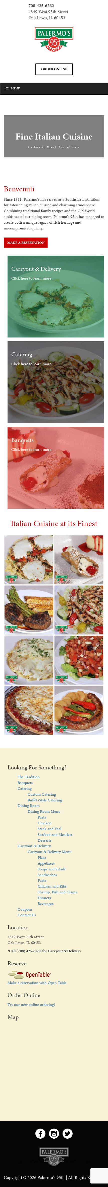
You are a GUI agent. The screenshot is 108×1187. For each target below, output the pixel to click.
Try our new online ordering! (31, 1004)
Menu (15, 88)
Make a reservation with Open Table (37, 983)
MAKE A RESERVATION (25, 242)
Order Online (54, 69)
